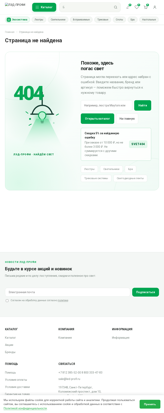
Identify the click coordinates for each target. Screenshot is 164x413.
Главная (9, 32)
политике (63, 300)
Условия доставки (17, 387)
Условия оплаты (16, 379)
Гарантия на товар (17, 394)
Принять (150, 404)
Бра (130, 169)
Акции (9, 344)
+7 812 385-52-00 (69, 372)
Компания (65, 337)
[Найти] (115, 7)
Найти (142, 105)
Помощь (10, 372)
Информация (120, 337)
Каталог (10, 337)
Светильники (111, 169)
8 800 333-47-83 (92, 372)
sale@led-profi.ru (69, 379)
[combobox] (85, 7)
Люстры (89, 169)
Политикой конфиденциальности (25, 408)
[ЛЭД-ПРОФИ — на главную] (16, 7)
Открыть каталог (97, 118)
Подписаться (145, 292)
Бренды (10, 352)
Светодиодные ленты (130, 178)
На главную (127, 118)
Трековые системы (96, 178)
